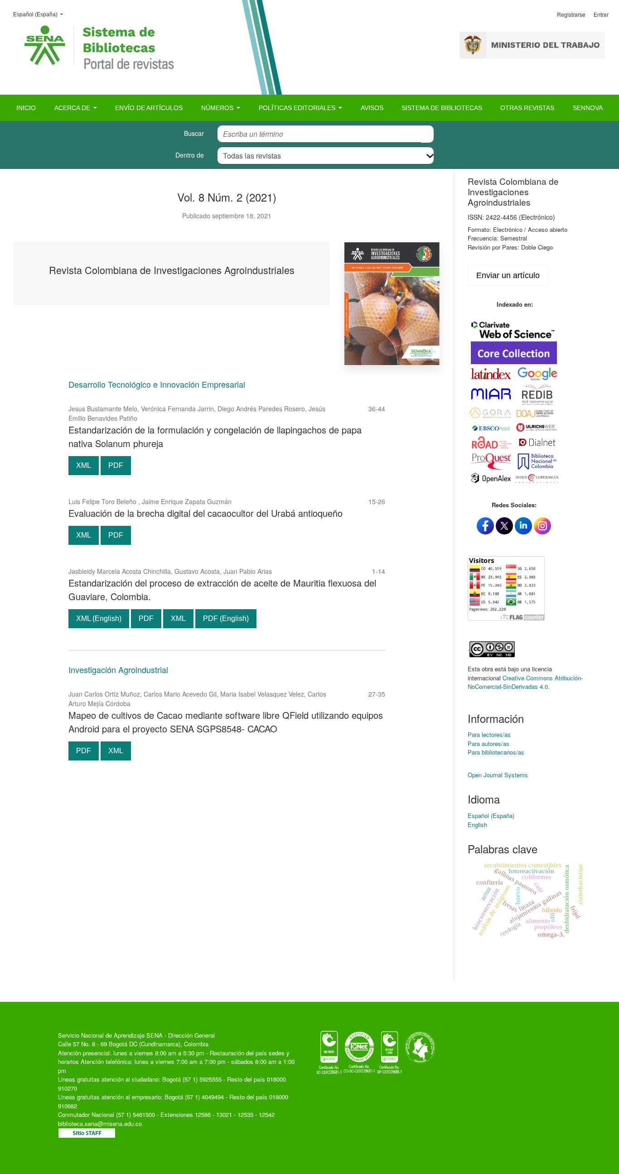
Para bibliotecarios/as (496, 752)
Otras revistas (527, 107)
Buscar (194, 133)
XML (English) (98, 618)
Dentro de (189, 154)
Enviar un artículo (508, 275)
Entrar (601, 14)
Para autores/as (488, 743)
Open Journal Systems (498, 774)
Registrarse (571, 14)
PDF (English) (226, 618)
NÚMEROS (218, 107)
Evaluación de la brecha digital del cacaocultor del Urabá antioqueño (205, 513)
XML (83, 465)
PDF (115, 465)
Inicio (26, 107)
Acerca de (73, 107)
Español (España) (41, 14)
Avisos (372, 107)
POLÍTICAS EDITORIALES (298, 107)
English (477, 824)
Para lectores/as (489, 734)
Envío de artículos (149, 107)
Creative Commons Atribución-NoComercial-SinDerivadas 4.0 (525, 682)
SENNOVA (588, 107)
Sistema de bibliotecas (441, 107)
